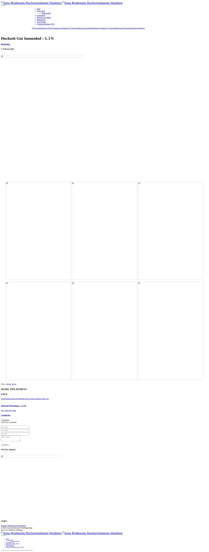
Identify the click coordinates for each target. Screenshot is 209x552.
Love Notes (41, 22)
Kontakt (4, 526)
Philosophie (46, 13)
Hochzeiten (5, 44)
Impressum (12, 526)
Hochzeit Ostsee (28, 399)
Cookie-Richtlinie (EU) (46, 24)
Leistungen (41, 15)
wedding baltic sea (41, 399)
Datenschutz (21, 526)
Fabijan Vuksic (11, 384)
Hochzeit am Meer (44, 18)
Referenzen (41, 20)
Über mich (41, 11)
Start (38, 9)
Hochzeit (4, 399)
